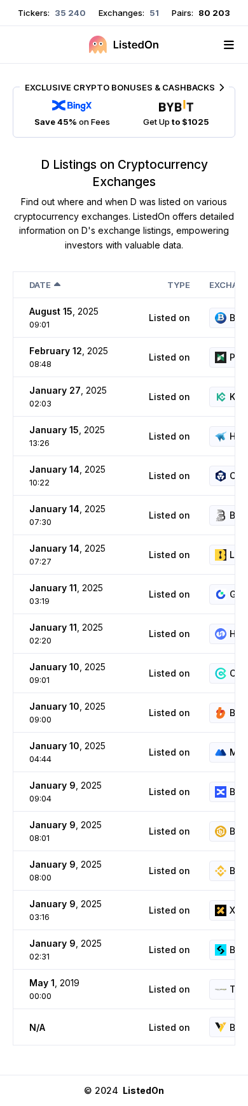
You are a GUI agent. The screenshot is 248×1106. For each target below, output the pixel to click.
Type (178, 285)
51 (153, 13)
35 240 (69, 13)
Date (40, 285)
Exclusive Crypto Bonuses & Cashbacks (120, 87)
